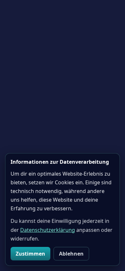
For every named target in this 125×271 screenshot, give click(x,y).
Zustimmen (30, 253)
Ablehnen (71, 253)
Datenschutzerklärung (47, 229)
